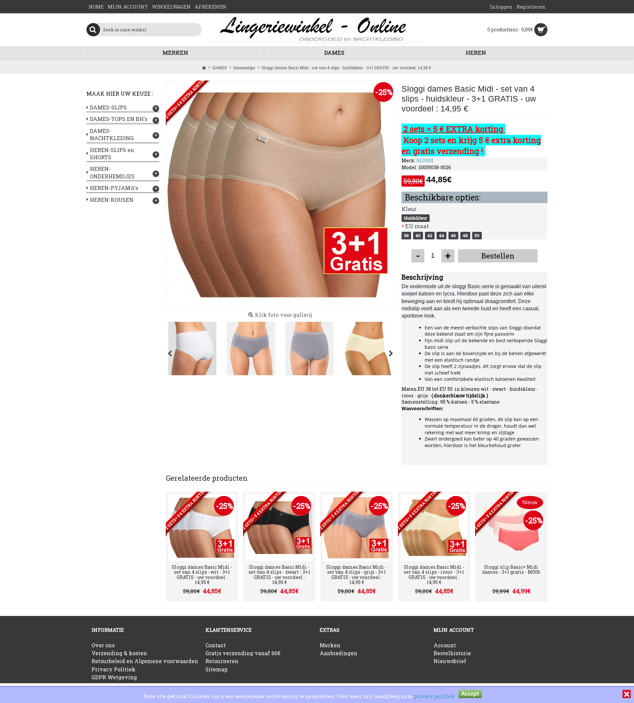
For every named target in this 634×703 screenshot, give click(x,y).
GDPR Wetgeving (114, 677)
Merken (330, 645)
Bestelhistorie (452, 653)
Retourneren (221, 660)
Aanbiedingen (338, 653)
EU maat (417, 226)
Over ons (103, 645)
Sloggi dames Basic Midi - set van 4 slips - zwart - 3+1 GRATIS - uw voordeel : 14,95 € (279, 574)
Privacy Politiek (113, 669)
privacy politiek (434, 696)
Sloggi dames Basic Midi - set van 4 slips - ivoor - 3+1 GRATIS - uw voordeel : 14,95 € (434, 574)
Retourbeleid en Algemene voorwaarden (144, 660)
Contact (215, 645)
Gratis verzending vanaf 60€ (242, 653)
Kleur (409, 209)
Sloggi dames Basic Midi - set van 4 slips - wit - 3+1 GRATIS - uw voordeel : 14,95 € (202, 574)
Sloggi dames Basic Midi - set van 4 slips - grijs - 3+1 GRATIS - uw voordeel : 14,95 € (356, 574)
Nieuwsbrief (450, 660)
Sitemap (216, 669)
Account (445, 645)
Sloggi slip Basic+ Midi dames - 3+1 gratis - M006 (511, 569)
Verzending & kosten (119, 653)
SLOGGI (425, 160)
